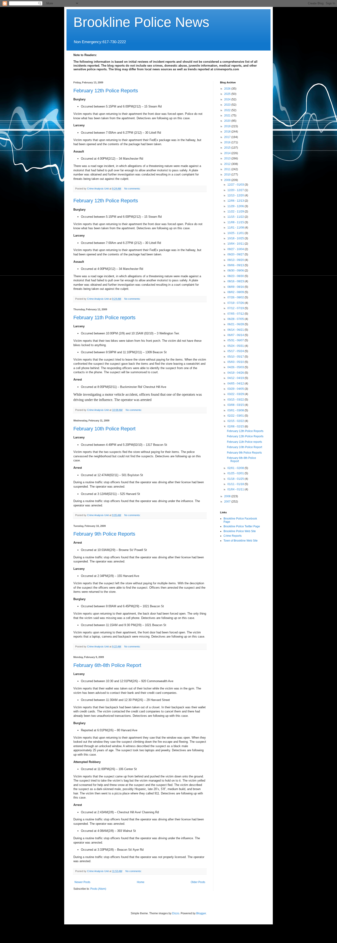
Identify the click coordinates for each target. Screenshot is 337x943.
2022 (227, 110)
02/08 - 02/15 (236, 426)
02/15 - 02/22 (236, 421)
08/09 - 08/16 (236, 286)
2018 (227, 131)
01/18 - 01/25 (236, 478)
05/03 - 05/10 (236, 362)
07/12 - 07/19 (236, 308)
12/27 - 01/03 (236, 184)
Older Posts (198, 882)
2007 (227, 501)
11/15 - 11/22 (236, 216)
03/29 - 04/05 (236, 388)
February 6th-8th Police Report (107, 665)
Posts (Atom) (98, 888)
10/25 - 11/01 (236, 233)
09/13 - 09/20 (236, 260)
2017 (227, 137)
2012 (227, 164)
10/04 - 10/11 (236, 243)
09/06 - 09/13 (236, 265)
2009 (227, 180)
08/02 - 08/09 (236, 292)
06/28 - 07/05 (236, 319)
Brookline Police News (141, 22)
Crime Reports (233, 535)
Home (140, 882)
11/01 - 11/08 (236, 227)
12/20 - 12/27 (236, 190)
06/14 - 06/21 (236, 329)
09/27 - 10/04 (236, 249)
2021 (227, 115)
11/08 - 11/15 (236, 222)
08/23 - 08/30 (236, 276)
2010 (227, 174)
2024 (227, 99)
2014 (227, 153)
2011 (227, 169)
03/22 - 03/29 (236, 394)
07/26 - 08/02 (236, 297)
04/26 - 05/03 (236, 367)
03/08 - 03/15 (236, 405)
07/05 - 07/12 (236, 313)
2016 (227, 142)
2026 (227, 88)
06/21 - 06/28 (236, 324)
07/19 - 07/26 (236, 303)
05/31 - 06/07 (236, 340)
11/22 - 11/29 (236, 211)
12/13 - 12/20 (236, 195)
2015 (227, 147)
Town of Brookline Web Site (241, 540)
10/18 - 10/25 (236, 238)
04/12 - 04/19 (236, 378)
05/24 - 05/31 (236, 345)
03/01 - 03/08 (236, 410)
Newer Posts (82, 882)
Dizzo (175, 913)
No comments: (132, 188)
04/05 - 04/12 (236, 383)
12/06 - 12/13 (236, 200)
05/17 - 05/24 (236, 351)
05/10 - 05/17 (236, 356)
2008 (227, 496)
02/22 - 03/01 (236, 415)
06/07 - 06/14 (236, 335)
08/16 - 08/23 (236, 281)
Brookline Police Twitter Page (242, 526)
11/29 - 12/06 (236, 206)
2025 (227, 94)
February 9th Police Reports (104, 534)
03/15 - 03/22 (236, 399)
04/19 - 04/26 (236, 372)
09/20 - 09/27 (236, 254)
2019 (227, 126)
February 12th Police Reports (105, 90)
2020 (227, 120)
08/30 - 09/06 (236, 270)
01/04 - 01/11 (236, 489)
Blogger (201, 913)
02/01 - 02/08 (236, 468)
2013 (227, 158)
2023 (227, 104)
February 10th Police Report (104, 429)
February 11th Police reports (104, 317)
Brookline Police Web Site (240, 531)
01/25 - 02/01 (236, 473)
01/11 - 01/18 (236, 484)
